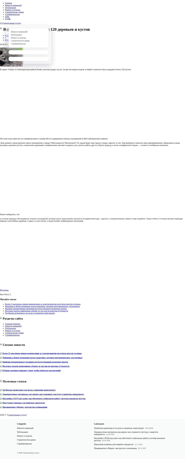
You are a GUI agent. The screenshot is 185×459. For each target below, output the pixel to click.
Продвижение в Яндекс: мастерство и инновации (25, 407)
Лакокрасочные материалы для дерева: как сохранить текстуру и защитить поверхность (43, 394)
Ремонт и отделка (12, 10)
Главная (8, 3)
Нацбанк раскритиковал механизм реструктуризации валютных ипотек (36, 309)
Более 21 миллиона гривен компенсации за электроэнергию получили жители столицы (43, 304)
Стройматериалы (12, 14)
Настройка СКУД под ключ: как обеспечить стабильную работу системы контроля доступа (44, 398)
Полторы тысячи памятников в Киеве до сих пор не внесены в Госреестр (36, 311)
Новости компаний (13, 5)
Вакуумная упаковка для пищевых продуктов (24, 403)
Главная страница (12, 324)
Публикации (10, 8)
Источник (4, 290)
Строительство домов (14, 12)
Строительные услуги (16, 415)
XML (7, 17)
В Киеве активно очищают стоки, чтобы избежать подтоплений (32, 370)
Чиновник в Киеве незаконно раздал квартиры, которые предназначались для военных (42, 306)
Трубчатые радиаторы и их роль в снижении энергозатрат (30, 313)
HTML (8, 19)
